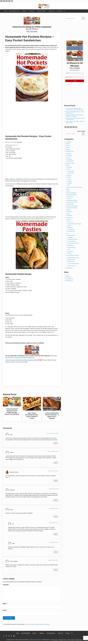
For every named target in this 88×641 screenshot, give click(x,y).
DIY (69, 249)
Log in (67, 275)
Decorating (69, 155)
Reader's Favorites (70, 163)
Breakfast (69, 175)
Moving (69, 253)
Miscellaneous (70, 245)
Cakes (69, 179)
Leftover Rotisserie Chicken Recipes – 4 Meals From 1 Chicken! (52, 415)
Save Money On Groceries (73, 255)
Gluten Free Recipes (71, 192)
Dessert (67, 147)
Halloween (70, 227)
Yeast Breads (71, 173)
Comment (6, 584)
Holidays (69, 219)
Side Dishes (69, 211)
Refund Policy (79, 639)
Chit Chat (68, 145)
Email (5, 610)
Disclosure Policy (62, 639)
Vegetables (69, 215)
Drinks (68, 191)
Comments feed (69, 278)
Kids (68, 233)
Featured (68, 149)
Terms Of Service (71, 639)
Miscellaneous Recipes (72, 200)
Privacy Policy (54, 639)
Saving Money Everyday (73, 243)
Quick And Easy (71, 265)
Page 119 (9, 142)
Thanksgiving (71, 229)
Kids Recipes (70, 196)
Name (5, 603)
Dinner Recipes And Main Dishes (74, 187)
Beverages (69, 167)
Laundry (69, 157)
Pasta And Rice (70, 204)
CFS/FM (68, 143)
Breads (68, 169)
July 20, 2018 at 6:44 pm (53, 542)
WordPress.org (69, 280)
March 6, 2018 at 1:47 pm (53, 488)
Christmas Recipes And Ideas (74, 223)
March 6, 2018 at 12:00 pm (53, 470)
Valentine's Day (71, 231)
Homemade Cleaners (71, 194)
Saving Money (69, 217)
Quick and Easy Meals (74, 263)
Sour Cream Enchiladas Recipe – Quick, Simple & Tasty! (32, 415)
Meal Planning (71, 261)
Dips (68, 189)
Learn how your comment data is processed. (37, 624)
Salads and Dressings (72, 207)
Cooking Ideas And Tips (73, 257)
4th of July (70, 221)
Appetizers (68, 141)
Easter (69, 225)
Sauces (68, 209)
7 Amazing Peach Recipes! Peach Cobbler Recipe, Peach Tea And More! (12, 411)
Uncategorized (69, 267)
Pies (69, 185)
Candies (70, 181)
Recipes (68, 165)
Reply (56, 443)
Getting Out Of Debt (72, 239)
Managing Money (71, 235)
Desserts (69, 177)
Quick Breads (71, 171)
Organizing (69, 159)
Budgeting (70, 237)
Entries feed (68, 276)
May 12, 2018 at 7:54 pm (53, 508)
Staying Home (70, 160)
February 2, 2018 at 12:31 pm (53, 451)
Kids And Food (71, 259)
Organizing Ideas (70, 151)
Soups (68, 213)
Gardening (70, 251)
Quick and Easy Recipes (72, 205)
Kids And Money (71, 241)
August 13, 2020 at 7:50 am (53, 560)
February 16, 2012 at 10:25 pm (52, 433)
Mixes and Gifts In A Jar (72, 202)
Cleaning (69, 153)
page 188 (50, 218)
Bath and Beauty (72, 247)
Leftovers (69, 198)
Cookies (70, 183)
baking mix (14, 145)
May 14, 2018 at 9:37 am (53, 522)
